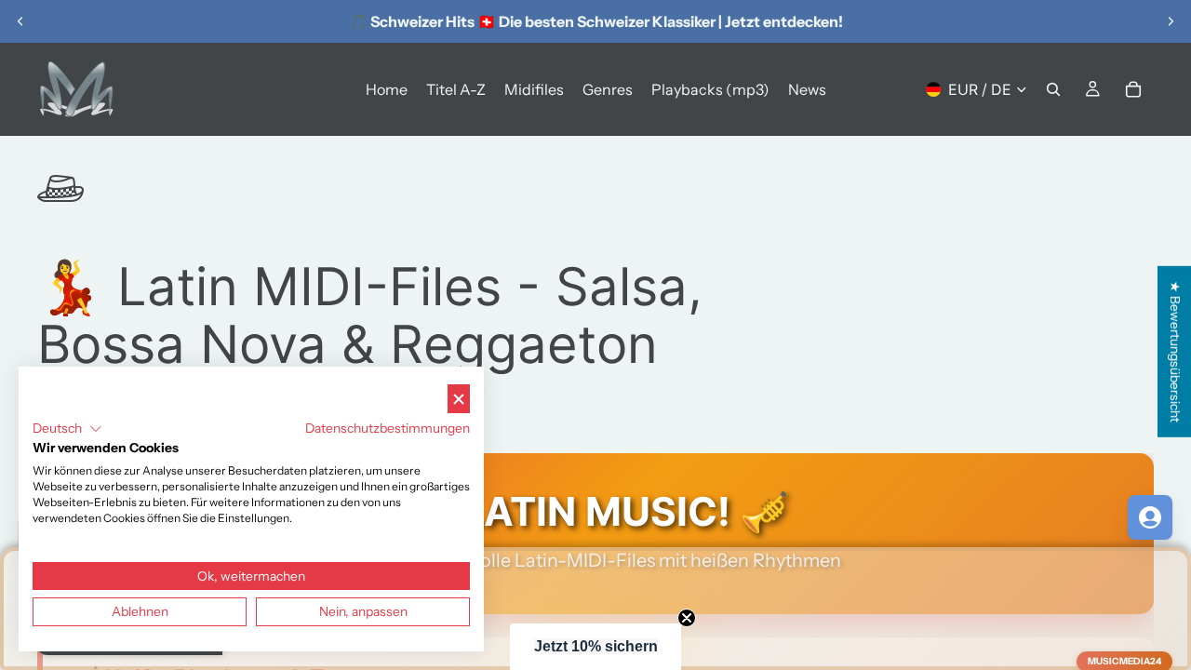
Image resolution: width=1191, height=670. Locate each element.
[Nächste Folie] (1170, 21)
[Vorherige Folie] (20, 21)
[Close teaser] (686, 618)
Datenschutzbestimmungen (387, 428)
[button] (595, 646)
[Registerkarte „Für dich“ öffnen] (1150, 517)
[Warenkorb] (1133, 89)
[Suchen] (1053, 89)
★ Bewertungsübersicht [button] (1175, 351)
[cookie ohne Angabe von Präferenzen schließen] (459, 398)
